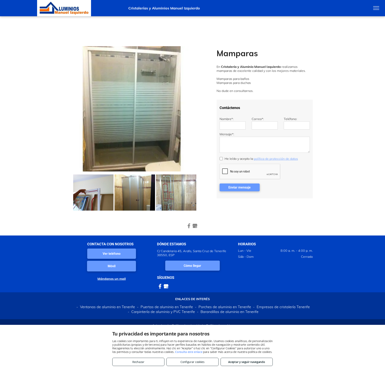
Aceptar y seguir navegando (246, 362)
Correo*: (258, 119)
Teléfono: (290, 119)
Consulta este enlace (188, 352)
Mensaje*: (227, 134)
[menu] (376, 8)
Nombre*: (227, 119)
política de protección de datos (276, 159)
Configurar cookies (192, 362)
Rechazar (138, 362)
